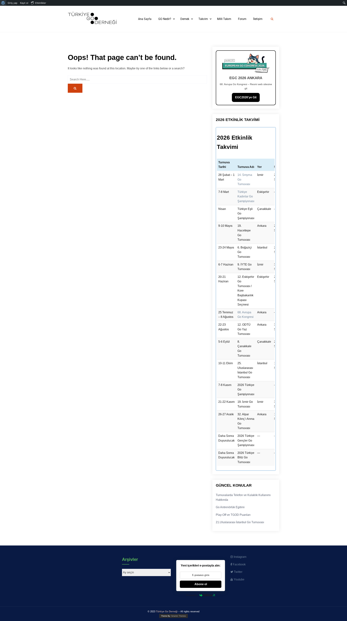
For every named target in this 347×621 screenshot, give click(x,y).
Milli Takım (224, 19)
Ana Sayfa (144, 19)
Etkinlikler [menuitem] (40, 2)
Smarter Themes (178, 616)
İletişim (257, 19)
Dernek (184, 19)
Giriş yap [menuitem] (12, 2)
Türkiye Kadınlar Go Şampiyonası (245, 196)
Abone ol (200, 584)
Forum (242, 19)
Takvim (203, 19)
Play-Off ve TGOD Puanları (233, 514)
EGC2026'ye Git (245, 97)
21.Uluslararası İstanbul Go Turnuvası (240, 522)
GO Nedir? (164, 19)
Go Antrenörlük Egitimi (230, 507)
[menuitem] (3, 3)
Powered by (192, 595)
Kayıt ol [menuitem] (24, 2)
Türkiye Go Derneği (167, 611)
